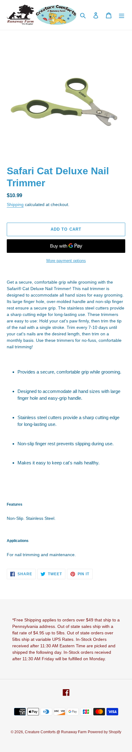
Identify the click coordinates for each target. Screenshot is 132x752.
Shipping (15, 204)
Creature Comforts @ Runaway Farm (56, 732)
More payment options (66, 260)
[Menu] (121, 15)
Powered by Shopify (104, 732)
